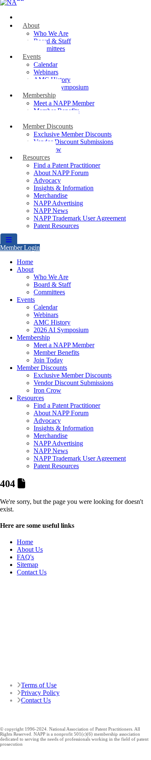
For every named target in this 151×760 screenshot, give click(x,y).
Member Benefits (56, 352)
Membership (39, 95)
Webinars (46, 72)
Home (25, 261)
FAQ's (25, 557)
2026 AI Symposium (61, 329)
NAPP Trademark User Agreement (80, 218)
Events (32, 56)
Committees (49, 48)
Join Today (48, 360)
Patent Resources (56, 225)
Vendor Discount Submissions (73, 141)
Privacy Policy (40, 692)
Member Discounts (48, 126)
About (31, 25)
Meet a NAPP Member (64, 103)
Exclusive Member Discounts (73, 134)
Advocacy (47, 180)
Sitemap (27, 564)
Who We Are (51, 33)
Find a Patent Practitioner (67, 165)
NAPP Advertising (58, 203)
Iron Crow (47, 390)
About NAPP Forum (61, 172)
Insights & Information (64, 187)
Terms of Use (39, 685)
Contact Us (32, 572)
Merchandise (51, 195)
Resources (36, 157)
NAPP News (51, 210)
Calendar (45, 64)
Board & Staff (52, 41)
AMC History (52, 322)
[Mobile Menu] (8, 239)
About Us (30, 549)
